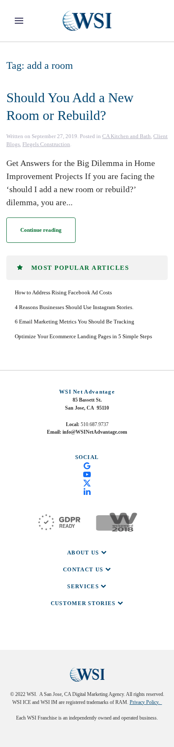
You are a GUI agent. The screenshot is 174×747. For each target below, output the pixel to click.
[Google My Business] (87, 465)
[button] (19, 20)
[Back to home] (87, 20)
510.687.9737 (95, 424)
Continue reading (41, 230)
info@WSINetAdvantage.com (95, 432)
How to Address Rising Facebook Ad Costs (63, 292)
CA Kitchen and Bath (126, 136)
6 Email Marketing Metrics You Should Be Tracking (74, 321)
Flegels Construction (46, 144)
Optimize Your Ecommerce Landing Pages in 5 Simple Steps (83, 336)
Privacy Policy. (146, 702)
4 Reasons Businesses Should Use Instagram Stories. (74, 307)
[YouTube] (87, 474)
